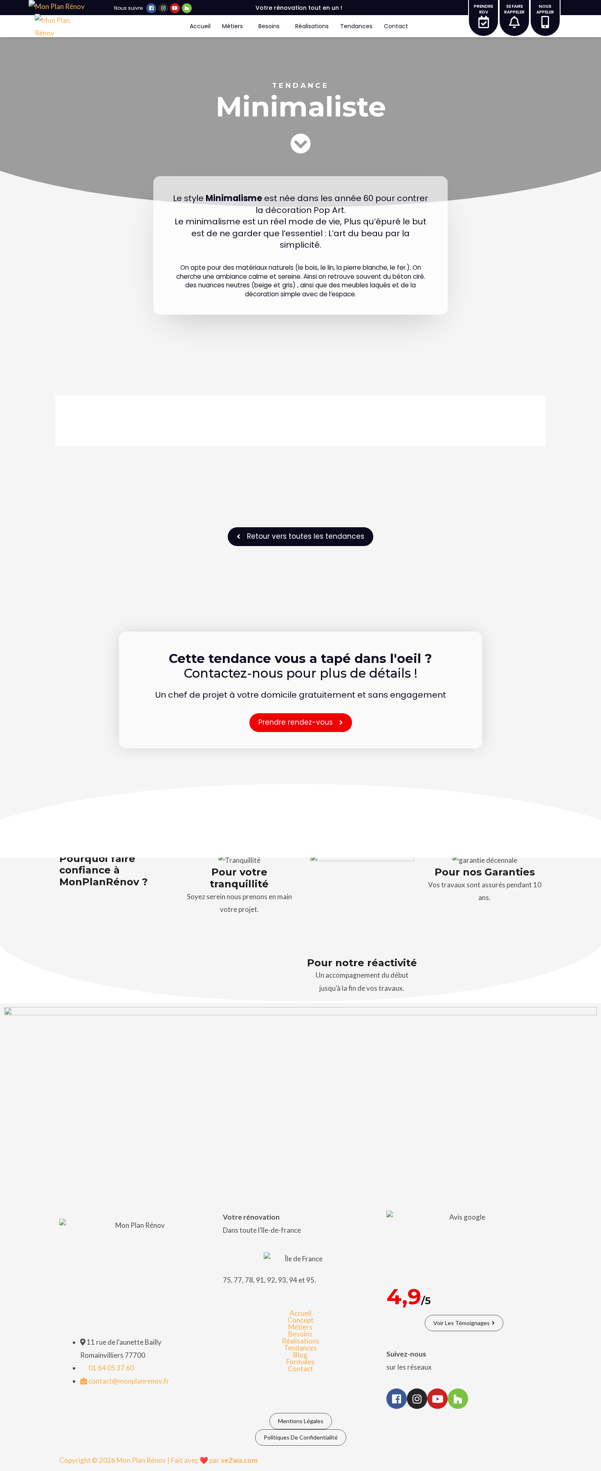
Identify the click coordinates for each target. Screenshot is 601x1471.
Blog (300, 1354)
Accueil (200, 26)
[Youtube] (175, 8)
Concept (300, 1320)
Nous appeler (545, 9)
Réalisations (312, 26)
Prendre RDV (483, 9)
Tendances (356, 26)
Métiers (232, 26)
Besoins (269, 26)
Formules (300, 1361)
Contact (396, 26)
